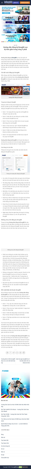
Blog (2, 434)
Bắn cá (3, 452)
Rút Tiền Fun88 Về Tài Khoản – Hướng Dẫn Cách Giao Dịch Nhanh (15, 410)
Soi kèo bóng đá (5, 446)
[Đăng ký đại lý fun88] (15, 10)
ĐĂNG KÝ (16, 2)
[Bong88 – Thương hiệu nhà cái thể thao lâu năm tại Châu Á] (8, 2)
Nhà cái (3, 437)
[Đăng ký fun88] (15, 383)
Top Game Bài (4, 440)
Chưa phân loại (5, 457)
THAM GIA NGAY (25, 2)
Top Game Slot (5, 443)
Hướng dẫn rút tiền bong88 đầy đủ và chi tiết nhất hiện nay (8, 361)
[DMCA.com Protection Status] (23, 467)
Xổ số (2, 449)
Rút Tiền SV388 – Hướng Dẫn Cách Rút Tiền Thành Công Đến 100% (14, 415)
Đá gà (2, 454)
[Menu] (2, 2)
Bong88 (14, 57)
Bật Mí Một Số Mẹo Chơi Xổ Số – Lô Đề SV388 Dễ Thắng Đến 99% (14, 425)
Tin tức (15, 45)
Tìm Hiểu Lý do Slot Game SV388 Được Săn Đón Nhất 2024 (15, 420)
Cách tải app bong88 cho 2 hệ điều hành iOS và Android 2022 (23, 361)
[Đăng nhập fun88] (15, 38)
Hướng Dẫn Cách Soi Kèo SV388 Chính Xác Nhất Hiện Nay (15, 405)
